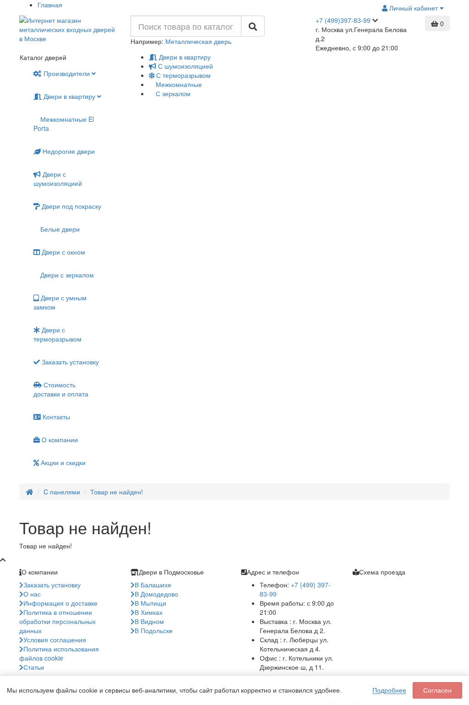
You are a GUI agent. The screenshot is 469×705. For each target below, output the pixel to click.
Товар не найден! (116, 491)
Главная (50, 4)
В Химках (149, 612)
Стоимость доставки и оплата (60, 389)
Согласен (437, 690)
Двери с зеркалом (66, 274)
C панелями (62, 491)
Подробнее (389, 690)
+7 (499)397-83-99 (343, 20)
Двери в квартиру (184, 56)
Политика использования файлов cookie (59, 653)
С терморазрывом (182, 75)
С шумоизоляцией (184, 65)
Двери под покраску (70, 206)
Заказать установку (69, 361)
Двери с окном (62, 251)
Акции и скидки (62, 462)
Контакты (55, 416)
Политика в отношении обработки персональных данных (57, 621)
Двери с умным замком (60, 302)
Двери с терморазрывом (57, 334)
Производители (67, 73)
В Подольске (154, 630)
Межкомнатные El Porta (63, 123)
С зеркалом (172, 93)
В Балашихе (153, 584)
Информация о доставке (60, 602)
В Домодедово (156, 593)
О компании (59, 439)
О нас (32, 593)
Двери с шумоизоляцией (57, 178)
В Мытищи (150, 602)
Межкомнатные (178, 84)
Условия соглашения (54, 639)
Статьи (33, 667)
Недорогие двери (68, 151)
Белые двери (59, 228)
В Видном (149, 621)
